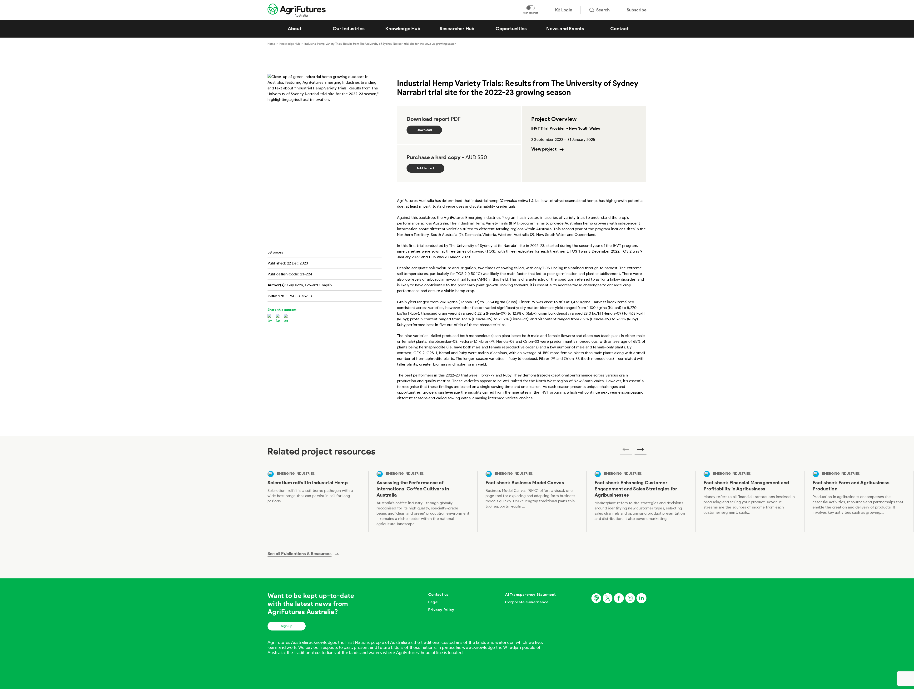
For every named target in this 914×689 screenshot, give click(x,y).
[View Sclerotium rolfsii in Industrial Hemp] (314, 501)
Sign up (286, 626)
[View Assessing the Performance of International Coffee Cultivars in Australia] (423, 501)
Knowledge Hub (402, 28)
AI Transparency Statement (530, 594)
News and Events (565, 28)
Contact (619, 28)
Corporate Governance (526, 602)
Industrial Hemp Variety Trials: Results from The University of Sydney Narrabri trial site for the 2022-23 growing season (380, 43)
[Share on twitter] (270, 318)
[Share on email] (286, 318)
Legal (433, 602)
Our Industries (349, 28)
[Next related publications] (640, 450)
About (295, 28)
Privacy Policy (441, 609)
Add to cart (425, 168)
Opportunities (511, 28)
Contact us (438, 594)
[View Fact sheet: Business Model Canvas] (532, 501)
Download (424, 130)
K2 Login (563, 10)
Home (271, 43)
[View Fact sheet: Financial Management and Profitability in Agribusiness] (750, 501)
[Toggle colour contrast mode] (530, 7)
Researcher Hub (457, 28)
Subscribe (636, 10)
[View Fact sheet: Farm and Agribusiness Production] (859, 501)
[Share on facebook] (278, 318)
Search (603, 10)
